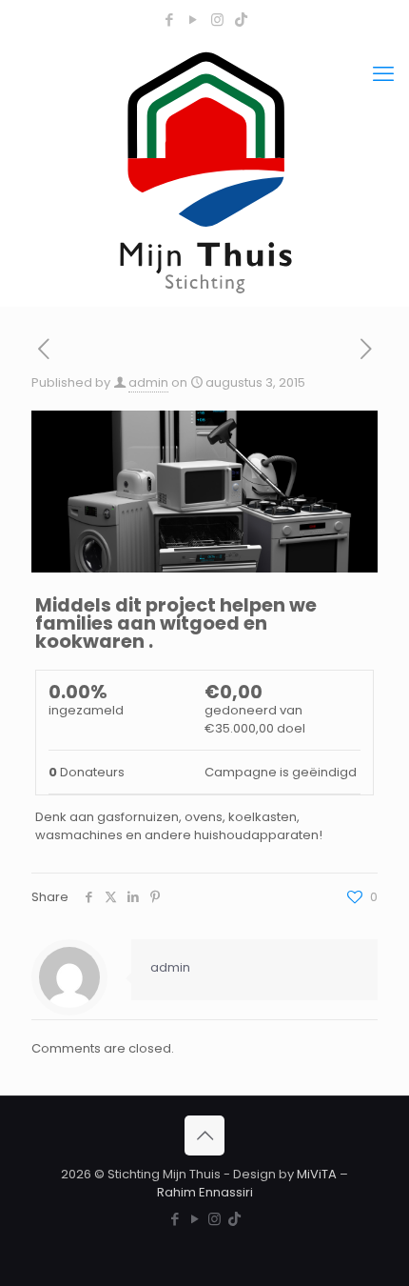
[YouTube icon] (193, 20)
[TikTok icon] (241, 20)
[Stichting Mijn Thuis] (204, 171)
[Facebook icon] (170, 20)
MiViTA (317, 1174)
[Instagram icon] (217, 20)
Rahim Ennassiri (205, 1192)
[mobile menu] (383, 74)
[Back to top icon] (204, 1135)
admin (148, 382)
